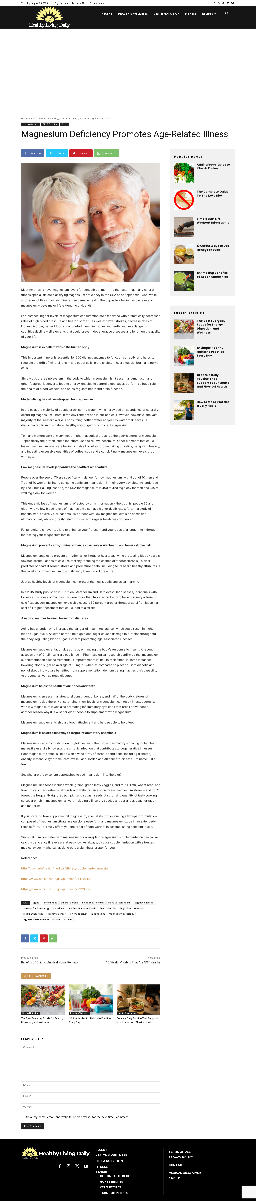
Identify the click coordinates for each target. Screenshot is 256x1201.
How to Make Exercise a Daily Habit (213, 404)
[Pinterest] (44, 938)
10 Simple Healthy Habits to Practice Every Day (210, 352)
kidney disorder (57, 913)
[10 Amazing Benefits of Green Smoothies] (184, 281)
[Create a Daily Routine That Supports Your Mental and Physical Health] (138, 999)
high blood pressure (131, 908)
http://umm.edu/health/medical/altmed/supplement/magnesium (65, 868)
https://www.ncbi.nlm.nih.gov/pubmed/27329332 (56, 889)
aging (36, 902)
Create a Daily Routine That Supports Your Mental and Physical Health (213, 381)
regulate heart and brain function (41, 919)
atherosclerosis (69, 902)
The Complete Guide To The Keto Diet (213, 194)
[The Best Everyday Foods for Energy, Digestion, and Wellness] (43, 999)
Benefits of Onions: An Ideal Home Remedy (49, 962)
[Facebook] (214, 3)
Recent (64, 124)
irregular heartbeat (33, 913)
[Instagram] (219, 3)
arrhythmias (50, 902)
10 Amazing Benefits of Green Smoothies (212, 275)
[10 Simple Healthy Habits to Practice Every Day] (91, 999)
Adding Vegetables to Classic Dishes (213, 167)
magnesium (98, 913)
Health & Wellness (41, 118)
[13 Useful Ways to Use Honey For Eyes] (184, 254)
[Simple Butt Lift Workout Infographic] (184, 227)
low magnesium (78, 913)
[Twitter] (223, 3)
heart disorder (108, 908)
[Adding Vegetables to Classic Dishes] (184, 173)
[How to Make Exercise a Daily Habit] (184, 410)
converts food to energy (36, 908)
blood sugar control (93, 902)
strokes (68, 919)
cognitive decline (144, 902)
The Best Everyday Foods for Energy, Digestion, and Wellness (211, 327)
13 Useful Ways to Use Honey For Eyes (213, 248)
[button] (227, 14)
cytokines (58, 908)
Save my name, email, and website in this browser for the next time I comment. (77, 1117)
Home (24, 118)
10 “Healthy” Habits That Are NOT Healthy (133, 962)
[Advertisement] (128, 82)
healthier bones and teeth (82, 908)
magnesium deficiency (121, 913)
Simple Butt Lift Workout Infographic (213, 221)
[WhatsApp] (53, 938)
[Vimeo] (228, 3)
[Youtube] (232, 3)
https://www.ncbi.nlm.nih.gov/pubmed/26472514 (55, 879)
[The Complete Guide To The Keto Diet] (184, 200)
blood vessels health (119, 902)
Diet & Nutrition (50, 124)
